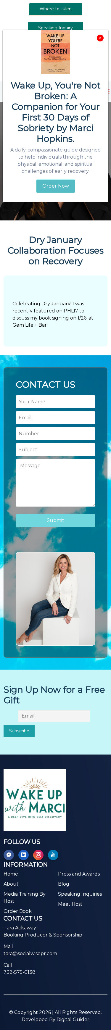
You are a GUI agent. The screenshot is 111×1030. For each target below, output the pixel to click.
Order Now (55, 186)
